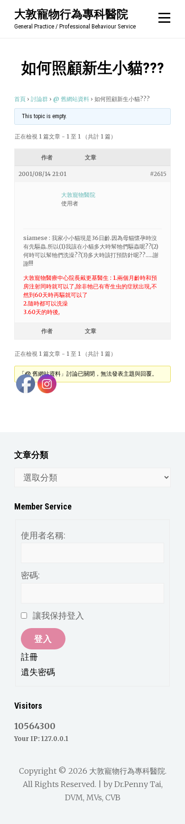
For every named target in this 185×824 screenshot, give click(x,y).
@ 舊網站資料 (71, 98)
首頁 (20, 98)
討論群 (39, 98)
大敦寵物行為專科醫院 (71, 13)
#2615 (158, 173)
